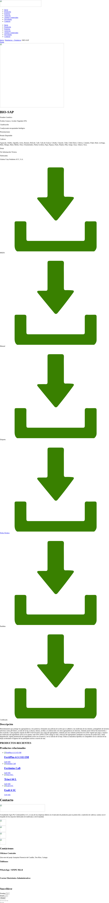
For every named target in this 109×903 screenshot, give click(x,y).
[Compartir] (5, 900)
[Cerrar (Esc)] (7, 900)
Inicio (6, 10)
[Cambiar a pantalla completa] (3, 900)
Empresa (7, 14)
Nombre (3, 893)
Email (2, 896)
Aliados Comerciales (11, 17)
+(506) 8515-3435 (6, 874)
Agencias (7, 15)
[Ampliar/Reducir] (1, 900)
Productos (7, 12)
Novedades (8, 19)
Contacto (7, 21)
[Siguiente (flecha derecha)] (3, 902)
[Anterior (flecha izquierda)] (1, 902)
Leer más (7, 762)
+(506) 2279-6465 (6, 866)
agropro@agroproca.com (8, 882)
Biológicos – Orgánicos (13, 40)
